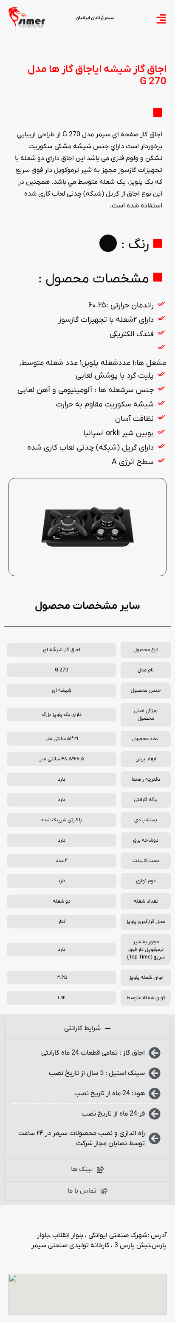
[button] (17, 528)
